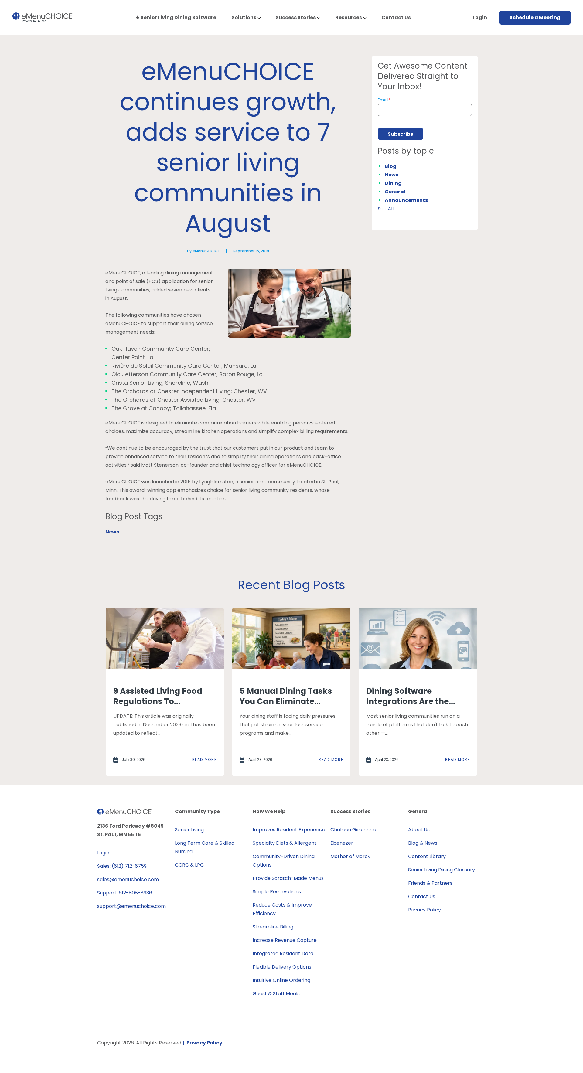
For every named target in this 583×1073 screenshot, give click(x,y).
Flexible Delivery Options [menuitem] (282, 966)
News (112, 531)
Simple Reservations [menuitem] (277, 891)
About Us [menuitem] (419, 829)
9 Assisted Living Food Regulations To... (157, 696)
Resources (348, 17)
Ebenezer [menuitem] (341, 843)
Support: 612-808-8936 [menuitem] (124, 892)
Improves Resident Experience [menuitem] (289, 829)
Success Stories (296, 17)
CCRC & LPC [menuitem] (189, 864)
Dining (393, 183)
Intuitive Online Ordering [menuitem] (281, 980)
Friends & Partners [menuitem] (430, 883)
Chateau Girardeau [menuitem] (353, 829)
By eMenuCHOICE (203, 251)
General (395, 191)
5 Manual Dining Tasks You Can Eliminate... (286, 696)
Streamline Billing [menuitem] (273, 926)
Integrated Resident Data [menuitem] (283, 953)
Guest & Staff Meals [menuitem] (276, 993)
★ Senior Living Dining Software (175, 17)
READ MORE (204, 759)
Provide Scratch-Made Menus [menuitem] (288, 878)
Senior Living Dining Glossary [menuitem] (441, 869)
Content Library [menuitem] (427, 856)
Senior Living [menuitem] (189, 829)
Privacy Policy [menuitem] (424, 909)
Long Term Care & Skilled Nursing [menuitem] (204, 847)
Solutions (244, 17)
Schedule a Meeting (535, 17)
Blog (391, 166)
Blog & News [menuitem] (422, 843)
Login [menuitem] (103, 852)
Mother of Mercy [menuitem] (350, 856)
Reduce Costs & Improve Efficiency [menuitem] (282, 909)
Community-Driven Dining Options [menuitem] (284, 860)
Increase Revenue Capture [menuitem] (285, 940)
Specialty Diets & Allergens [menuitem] (285, 843)
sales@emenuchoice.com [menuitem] (128, 879)
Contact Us (396, 17)
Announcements (406, 200)
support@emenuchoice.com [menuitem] (131, 906)
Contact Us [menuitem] (421, 896)
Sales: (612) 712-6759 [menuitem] (122, 866)
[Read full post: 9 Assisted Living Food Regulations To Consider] (165, 638)
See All (386, 208)
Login (480, 17)
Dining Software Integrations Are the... (410, 696)
